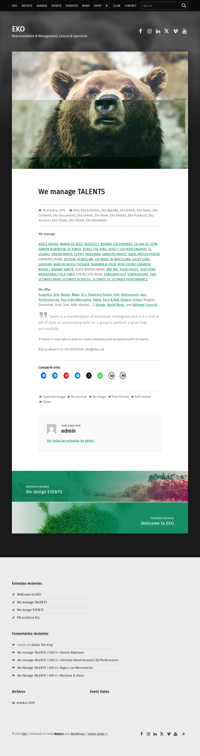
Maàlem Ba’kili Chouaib (71, 264)
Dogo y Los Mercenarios (127, 249)
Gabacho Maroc (114, 254)
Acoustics (45, 295)
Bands (65, 295)
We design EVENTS (30, 610)
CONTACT (130, 5)
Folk (116, 295)
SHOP (97, 5)
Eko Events (85, 215)
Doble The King (95, 249)
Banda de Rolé (71, 244)
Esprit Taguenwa (87, 254)
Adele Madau (48, 244)
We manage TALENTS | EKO (35, 652)
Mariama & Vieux (103, 264)
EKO (14, 5)
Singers (125, 300)
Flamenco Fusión (100, 295)
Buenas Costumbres (116, 244)
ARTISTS (27, 5)
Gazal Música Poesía (144, 254)
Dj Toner (74, 249)
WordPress (78, 734)
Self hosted (143, 397)
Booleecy (91, 244)
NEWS (86, 5)
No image (99, 397)
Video (47, 402)
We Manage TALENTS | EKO (35, 668)
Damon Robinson (52, 249)
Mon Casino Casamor (134, 264)
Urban (137, 300)
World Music (115, 305)
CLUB (116, 5)
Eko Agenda (109, 210)
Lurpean (45, 264)
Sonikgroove (137, 274)
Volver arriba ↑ (98, 734)
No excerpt (79, 397)
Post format (120, 397)
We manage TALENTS (32, 602)
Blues (75, 295)
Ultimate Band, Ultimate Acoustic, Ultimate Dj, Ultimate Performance (93, 279)
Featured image (54, 397)
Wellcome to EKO (29, 594)
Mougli (44, 269)
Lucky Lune (141, 259)
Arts (56, 295)
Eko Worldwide (96, 220)
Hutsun (70, 259)
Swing (97, 300)
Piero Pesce (129, 269)
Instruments (130, 295)
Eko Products (137, 215)
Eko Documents (64, 215)
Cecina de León (145, 244)
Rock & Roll (111, 300)
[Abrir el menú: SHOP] (106, 5)
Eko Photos (118, 215)
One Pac (112, 269)
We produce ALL (28, 617)
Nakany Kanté (62, 269)
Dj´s (84, 295)
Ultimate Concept (144, 305)
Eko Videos (77, 220)
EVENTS (56, 5)
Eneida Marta (61, 254)
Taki (153, 274)
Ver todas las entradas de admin (70, 441)
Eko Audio (144, 210)
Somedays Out (115, 274)
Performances (48, 300)
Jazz (143, 295)
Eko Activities (90, 210)
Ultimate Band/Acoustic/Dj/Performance (89, 660)
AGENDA (42, 5)
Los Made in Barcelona (113, 259)
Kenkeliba (85, 259)
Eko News (101, 215)
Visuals (100, 305)
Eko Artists (127, 210)
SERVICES (72, 5)
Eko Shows (59, 220)
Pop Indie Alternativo (76, 300)
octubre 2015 (25, 703)
